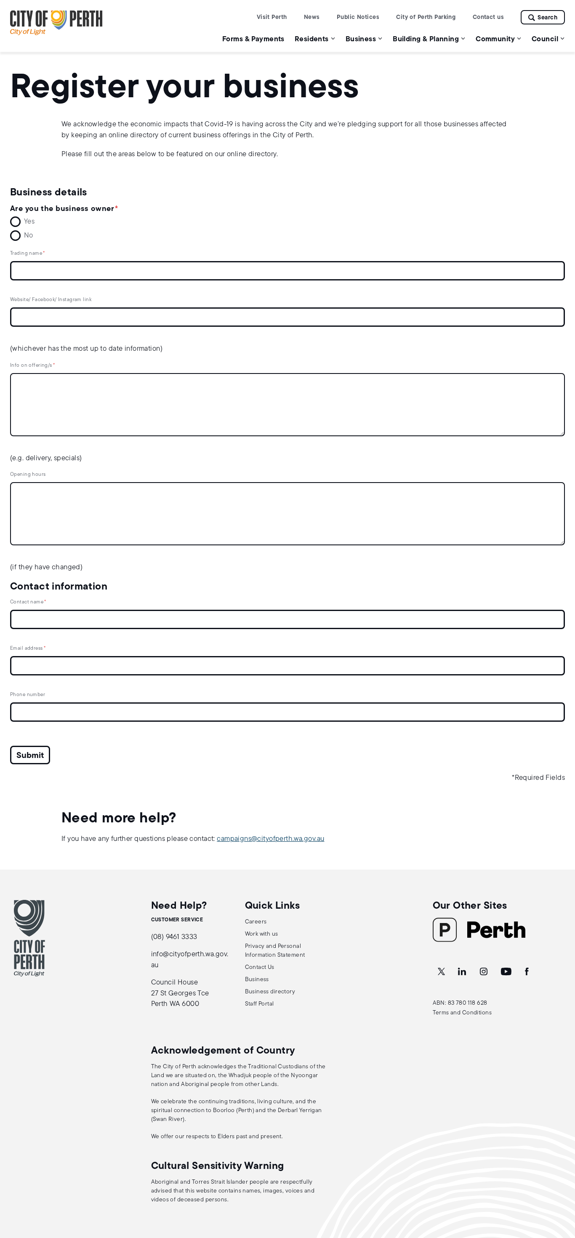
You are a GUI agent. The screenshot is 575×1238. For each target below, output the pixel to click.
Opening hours (28, 474)
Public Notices (358, 17)
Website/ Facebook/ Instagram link (50, 299)
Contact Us (259, 967)
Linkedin (463, 972)
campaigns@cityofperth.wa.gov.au (270, 839)
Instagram (484, 972)
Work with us (261, 934)
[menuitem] (253, 39)
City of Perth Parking (425, 17)
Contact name (26, 602)
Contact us (488, 17)
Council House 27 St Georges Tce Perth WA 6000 (180, 993)
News (312, 17)
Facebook (527, 972)
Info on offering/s (31, 365)
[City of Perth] (29, 938)
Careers (256, 922)
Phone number (27, 694)
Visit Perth (272, 17)
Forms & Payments (253, 39)
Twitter (442, 972)
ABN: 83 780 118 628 (460, 1003)
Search (547, 18)
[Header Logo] (56, 33)
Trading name (26, 253)
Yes (29, 221)
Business (257, 980)
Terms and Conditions (462, 1013)
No (28, 235)
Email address (26, 648)
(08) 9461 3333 (174, 937)
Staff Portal (259, 1004)
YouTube (507, 972)
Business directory (270, 992)
